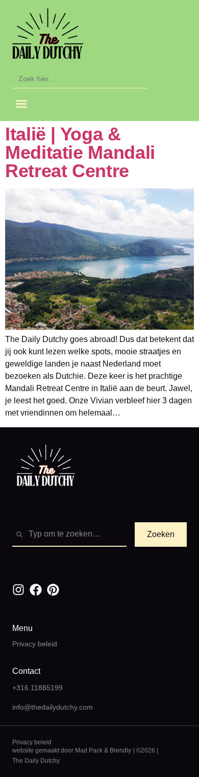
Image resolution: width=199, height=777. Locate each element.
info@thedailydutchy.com (52, 707)
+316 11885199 (37, 688)
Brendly (120, 750)
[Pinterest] (53, 590)
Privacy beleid (34, 644)
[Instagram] (18, 590)
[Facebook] (36, 590)
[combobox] (69, 534)
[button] (21, 103)
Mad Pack (89, 750)
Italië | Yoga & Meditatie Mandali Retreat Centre (80, 152)
